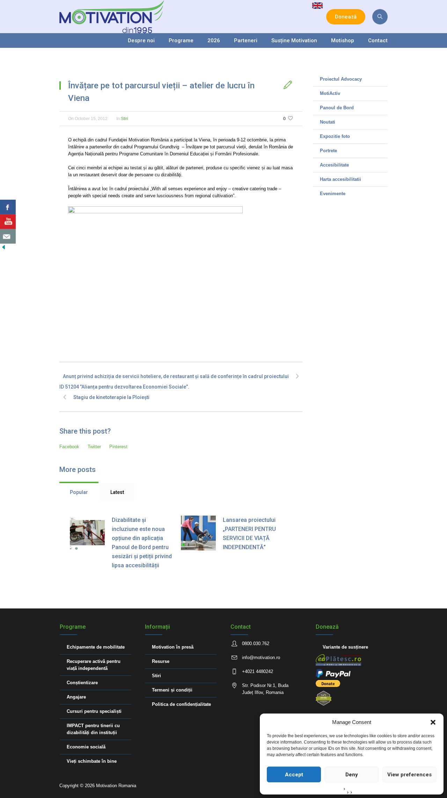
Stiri (124, 118)
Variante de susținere (345, 647)
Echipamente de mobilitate (96, 647)
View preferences (409, 774)
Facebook (69, 446)
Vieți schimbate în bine (92, 761)
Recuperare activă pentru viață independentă (93, 665)
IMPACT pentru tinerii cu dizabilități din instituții (93, 729)
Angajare (76, 697)
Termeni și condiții (172, 690)
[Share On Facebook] (8, 207)
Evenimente (332, 193)
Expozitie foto (335, 136)
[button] (433, 722)
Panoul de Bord (337, 107)
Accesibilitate (334, 165)
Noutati (327, 122)
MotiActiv (330, 93)
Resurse (160, 661)
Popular (79, 492)
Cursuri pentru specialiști (94, 711)
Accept (294, 774)
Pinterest (118, 446)
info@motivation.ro (261, 657)
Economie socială (86, 746)
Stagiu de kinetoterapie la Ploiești (111, 397)
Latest (117, 492)
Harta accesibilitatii (340, 179)
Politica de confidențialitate (181, 704)
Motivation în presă (172, 647)
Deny (351, 774)
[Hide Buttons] (3, 247)
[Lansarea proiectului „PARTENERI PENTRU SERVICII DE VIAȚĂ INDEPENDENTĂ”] (198, 533)
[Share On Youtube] (8, 221)
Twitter (94, 446)
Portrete (328, 150)
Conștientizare (82, 682)
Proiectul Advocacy (341, 79)
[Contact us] (8, 236)
